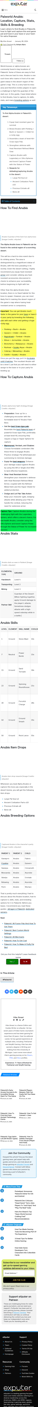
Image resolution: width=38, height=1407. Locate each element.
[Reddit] (21, 992)
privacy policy (8, 1288)
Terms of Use (27, 1348)
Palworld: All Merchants (14, 937)
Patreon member (19, 1312)
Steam (29, 1055)
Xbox (19, 1058)
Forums (25, 1366)
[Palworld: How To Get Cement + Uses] (27, 1106)
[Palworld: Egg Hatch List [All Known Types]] (9, 1129)
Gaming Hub (10, 1366)
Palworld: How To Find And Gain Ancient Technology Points (8, 1116)
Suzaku (16, 347)
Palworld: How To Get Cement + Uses (27, 1114)
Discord (25, 1370)
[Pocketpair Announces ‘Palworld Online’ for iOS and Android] (7, 1194)
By (2, 41)
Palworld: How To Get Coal (15, 940)
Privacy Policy (27, 1342)
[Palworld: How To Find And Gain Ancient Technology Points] (9, 1106)
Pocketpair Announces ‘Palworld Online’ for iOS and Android (24, 1193)
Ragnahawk (9, 336)
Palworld (8, 980)
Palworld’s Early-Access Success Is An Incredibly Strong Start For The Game (9, 1093)
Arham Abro (21, 44)
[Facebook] (7, 992)
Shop (7, 1370)
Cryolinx (4, 863)
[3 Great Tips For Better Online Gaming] (7, 1241)
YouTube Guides (28, 1373)
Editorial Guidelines (9, 1349)
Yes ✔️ (12, 962)
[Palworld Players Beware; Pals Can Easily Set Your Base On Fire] (27, 1083)
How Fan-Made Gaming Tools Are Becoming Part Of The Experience (25, 1231)
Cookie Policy (27, 1345)
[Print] (30, 992)
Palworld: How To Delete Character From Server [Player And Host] (27, 1139)
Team (7, 1345)
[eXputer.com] (19, 4)
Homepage (9, 1354)
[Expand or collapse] (34, 201)
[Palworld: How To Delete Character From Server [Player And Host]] (27, 1129)
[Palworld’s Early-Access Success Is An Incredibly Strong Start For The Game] (9, 1083)
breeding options (21, 100)
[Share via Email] (25, 992)
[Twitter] (11, 992)
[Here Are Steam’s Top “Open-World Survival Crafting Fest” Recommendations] (7, 1214)
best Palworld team (24, 429)
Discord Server (8, 1167)
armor (3, 275)
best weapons (19, 461)
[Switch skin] (35, 9)
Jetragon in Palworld (16, 909)
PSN (11, 1058)
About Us (8, 1342)
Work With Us (27, 1376)
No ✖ (25, 962)
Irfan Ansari (6, 41)
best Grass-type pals (20, 426)
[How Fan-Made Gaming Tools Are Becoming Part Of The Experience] (7, 1232)
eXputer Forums (23, 1164)
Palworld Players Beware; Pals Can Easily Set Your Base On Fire (27, 1093)
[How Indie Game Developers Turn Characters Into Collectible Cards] (7, 1250)
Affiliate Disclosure (26, 1353)
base (26, 314)
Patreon (8, 1373)
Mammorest (9, 445)
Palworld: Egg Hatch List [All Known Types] (9, 1137)
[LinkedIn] (16, 992)
